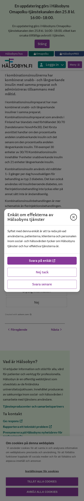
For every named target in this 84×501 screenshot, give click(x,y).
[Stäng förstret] (74, 217)
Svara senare (42, 284)
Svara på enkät (40, 261)
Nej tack (42, 272)
